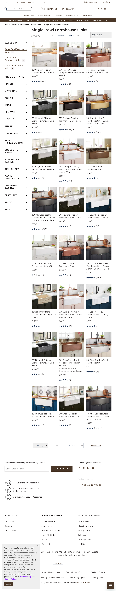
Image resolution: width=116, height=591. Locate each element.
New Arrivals (83, 521)
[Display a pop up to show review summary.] (46, 81)
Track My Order (48, 535)
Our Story (9, 521)
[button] (37, 546)
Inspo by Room (85, 540)
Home (7, 25)
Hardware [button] (97, 20)
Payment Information (51, 530)
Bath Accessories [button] (83, 20)
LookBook (82, 544)
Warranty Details (48, 521)
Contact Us (46, 544)
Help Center (106, 2)
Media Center (11, 530)
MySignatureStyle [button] (72, 15)
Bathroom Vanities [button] (17, 20)
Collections (83, 535)
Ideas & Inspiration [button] (44, 15)
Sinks (14, 25)
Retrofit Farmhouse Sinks (14, 67)
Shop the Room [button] (29, 15)
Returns (45, 540)
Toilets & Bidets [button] (67, 20)
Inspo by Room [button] (87, 15)
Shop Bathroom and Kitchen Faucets (81, 552)
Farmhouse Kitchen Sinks (30, 25)
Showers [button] (55, 20)
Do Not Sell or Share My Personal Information (46, 578)
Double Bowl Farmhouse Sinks (14, 58)
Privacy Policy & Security (76, 572)
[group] (26, 2)
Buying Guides (84, 530)
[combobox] (18, 8)
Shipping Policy (48, 526)
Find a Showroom (90, 2)
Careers (8, 526)
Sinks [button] (39, 20)
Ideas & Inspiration (86, 526)
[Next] (45, 2)
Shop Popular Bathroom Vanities (70, 555)
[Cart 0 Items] (109, 9)
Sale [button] (105, 20)
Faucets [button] (46, 20)
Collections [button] (58, 15)
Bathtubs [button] (31, 20)
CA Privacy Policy (97, 578)
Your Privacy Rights (77, 578)
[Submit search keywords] (7, 9)
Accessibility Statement (51, 572)
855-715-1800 (83, 583)
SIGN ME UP (62, 469)
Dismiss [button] (8, 584)
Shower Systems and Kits (50, 552)
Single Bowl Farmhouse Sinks (16, 50)
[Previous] (6, 2)
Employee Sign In (98, 572)
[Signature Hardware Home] (58, 9)
